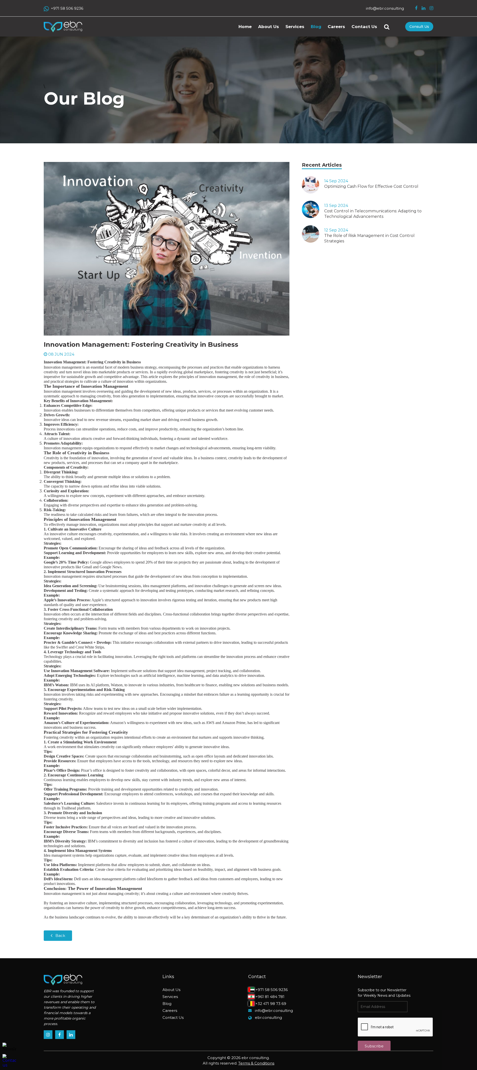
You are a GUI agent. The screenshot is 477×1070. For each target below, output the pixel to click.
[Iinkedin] (71, 1034)
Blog (316, 26)
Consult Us (419, 26)
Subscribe (374, 1046)
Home (245, 26)
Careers (336, 26)
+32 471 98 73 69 (270, 1003)
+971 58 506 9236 (67, 8)
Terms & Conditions (256, 1063)
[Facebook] (416, 8)
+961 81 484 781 (269, 996)
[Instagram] (431, 8)
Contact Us (364, 26)
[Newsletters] (9, 1047)
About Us (268, 26)
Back (60, 935)
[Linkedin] (423, 8)
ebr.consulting (268, 1017)
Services (294, 26)
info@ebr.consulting (385, 8)
